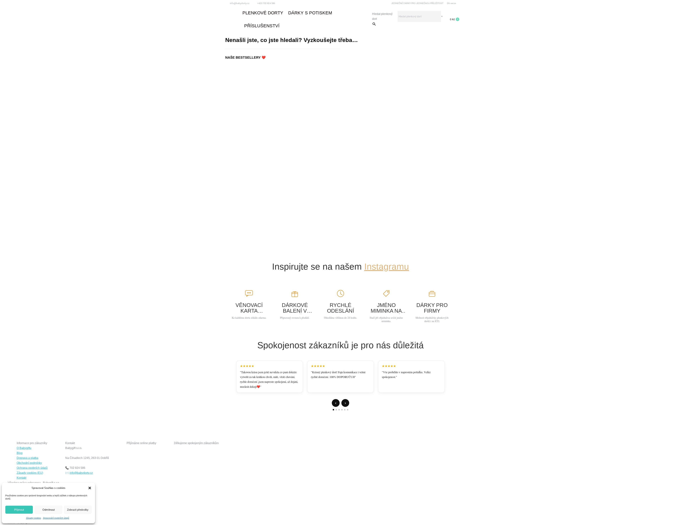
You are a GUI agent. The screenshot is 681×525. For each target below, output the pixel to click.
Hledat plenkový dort (382, 16)
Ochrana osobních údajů (32, 467)
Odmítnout (48, 509)
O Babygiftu (24, 448)
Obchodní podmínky (29, 462)
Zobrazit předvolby (77, 509)
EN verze (451, 3)
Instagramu (386, 267)
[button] (90, 488)
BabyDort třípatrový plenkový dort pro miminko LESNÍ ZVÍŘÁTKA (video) (340, 235)
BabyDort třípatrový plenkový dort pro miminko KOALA (340, 79)
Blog (20, 453)
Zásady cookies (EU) (30, 472)
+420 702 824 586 (266, 3)
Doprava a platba (27, 457)
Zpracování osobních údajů (56, 518)
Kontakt (21, 477)
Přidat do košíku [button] (340, 92)
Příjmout (19, 509)
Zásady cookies (33, 518)
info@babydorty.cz (239, 3)
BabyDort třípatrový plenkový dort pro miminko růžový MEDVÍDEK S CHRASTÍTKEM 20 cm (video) (340, 157)
